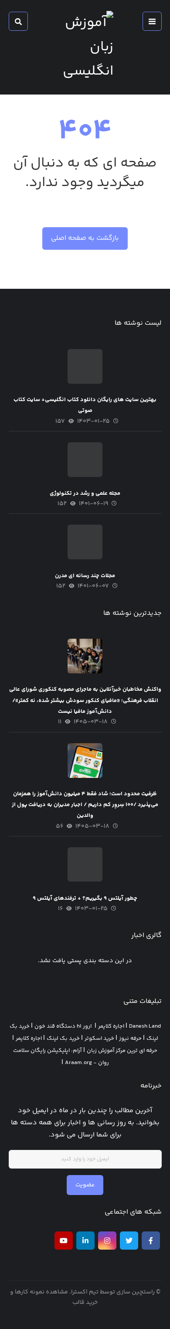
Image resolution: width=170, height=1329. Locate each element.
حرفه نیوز (130, 1038)
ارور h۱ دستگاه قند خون (63, 1026)
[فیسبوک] (151, 1240)
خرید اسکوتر (99, 1038)
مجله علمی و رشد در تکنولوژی (85, 493)
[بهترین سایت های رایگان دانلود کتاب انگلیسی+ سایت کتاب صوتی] (85, 366)
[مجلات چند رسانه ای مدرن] (85, 542)
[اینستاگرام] (107, 1240)
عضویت (85, 1185)
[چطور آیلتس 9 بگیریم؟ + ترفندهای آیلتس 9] (85, 864)
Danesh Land (145, 1026)
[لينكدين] (85, 1240)
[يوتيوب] (63, 1240)
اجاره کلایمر (111, 1026)
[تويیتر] (129, 1240)
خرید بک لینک (63, 1038)
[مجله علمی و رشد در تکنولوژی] (85, 459)
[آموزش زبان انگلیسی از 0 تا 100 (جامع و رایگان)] (85, 47)
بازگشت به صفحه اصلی (85, 238)
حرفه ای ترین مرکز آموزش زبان (122, 1050)
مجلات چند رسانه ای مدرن (85, 575)
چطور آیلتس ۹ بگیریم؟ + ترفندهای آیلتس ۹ (85, 898)
